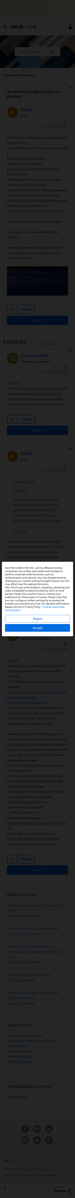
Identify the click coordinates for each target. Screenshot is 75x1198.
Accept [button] (37, 628)
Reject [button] (37, 618)
